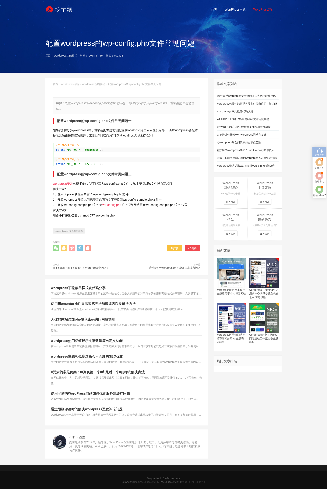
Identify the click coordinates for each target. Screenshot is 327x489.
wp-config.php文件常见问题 (69, 231)
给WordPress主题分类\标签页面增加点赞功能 (243, 127)
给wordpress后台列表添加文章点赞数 (239, 142)
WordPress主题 (235, 9)
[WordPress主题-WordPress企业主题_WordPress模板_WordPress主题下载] (59, 9)
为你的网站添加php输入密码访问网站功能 (83, 319)
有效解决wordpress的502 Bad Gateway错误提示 (245, 150)
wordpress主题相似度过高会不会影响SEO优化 (87, 356)
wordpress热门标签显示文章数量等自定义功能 (87, 340)
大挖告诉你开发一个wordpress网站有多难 (241, 134)
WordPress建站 (263, 9)
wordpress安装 (63, 183)
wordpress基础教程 (93, 84)
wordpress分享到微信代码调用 (235, 111)
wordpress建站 (70, 84)
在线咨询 (319, 167)
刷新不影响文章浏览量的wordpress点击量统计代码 (247, 158)
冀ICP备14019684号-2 (194, 481)
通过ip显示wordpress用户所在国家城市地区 (174, 267)
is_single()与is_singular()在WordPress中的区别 (81, 267)
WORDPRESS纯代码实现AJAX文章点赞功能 (243, 119)
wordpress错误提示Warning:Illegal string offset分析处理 (248, 165)
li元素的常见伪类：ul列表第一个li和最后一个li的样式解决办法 (98, 371)
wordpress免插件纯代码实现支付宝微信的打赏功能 (247, 103)
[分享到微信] (56, 248)
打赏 (175, 248)
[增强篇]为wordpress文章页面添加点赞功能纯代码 (246, 96)
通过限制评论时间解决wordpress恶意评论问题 (87, 409)
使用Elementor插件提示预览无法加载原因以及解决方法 (93, 303)
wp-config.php (111, 205)
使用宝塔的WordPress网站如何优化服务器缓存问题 (90, 393)
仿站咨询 (319, 181)
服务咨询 (230, 201)
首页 (214, 9)
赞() (195, 248)
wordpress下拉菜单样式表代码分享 (78, 287)
